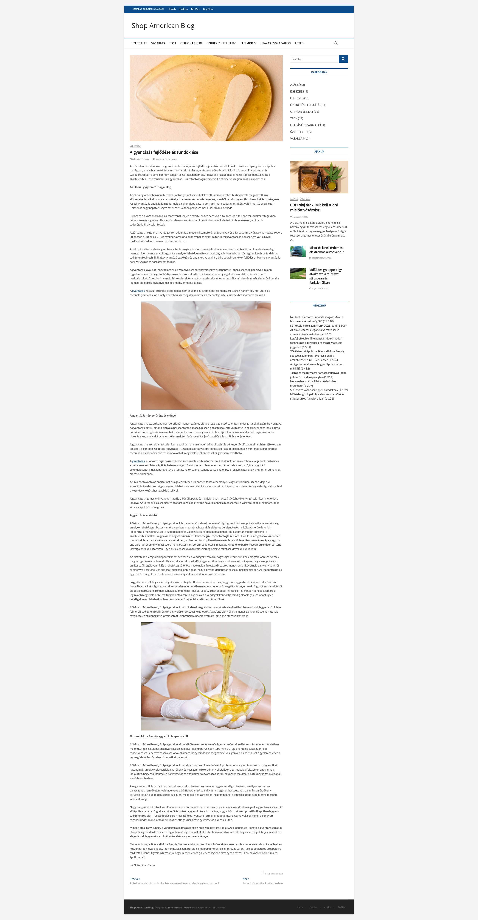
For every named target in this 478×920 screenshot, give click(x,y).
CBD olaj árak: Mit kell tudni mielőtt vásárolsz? (314, 207)
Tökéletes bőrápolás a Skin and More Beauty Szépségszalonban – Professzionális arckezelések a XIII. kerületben (317, 356)
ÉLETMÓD (247, 43)
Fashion (183, 9)
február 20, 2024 (140, 159)
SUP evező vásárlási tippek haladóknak (314, 390)
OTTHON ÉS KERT (191, 43)
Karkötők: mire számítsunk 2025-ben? (313, 325)
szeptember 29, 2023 (321, 257)
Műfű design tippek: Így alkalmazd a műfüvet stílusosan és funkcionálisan (325, 276)
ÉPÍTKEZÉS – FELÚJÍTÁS (221, 43)
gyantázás (138, 290)
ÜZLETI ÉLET (139, 43)
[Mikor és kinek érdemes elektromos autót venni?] (298, 251)
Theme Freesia (175, 907)
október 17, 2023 (300, 217)
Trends (172, 9)
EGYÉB (299, 43)
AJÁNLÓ (295, 84)
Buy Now (208, 9)
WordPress (189, 907)
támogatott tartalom (166, 159)
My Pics (195, 9)
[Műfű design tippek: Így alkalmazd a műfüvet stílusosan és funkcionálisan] (298, 273)
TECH (172, 43)
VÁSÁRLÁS (158, 43)
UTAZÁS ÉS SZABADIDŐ (276, 43)
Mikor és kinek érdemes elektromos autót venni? (326, 250)
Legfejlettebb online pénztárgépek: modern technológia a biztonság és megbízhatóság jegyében (316, 343)
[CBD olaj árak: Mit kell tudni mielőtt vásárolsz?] (319, 177)
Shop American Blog (163, 25)
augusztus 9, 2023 (319, 288)
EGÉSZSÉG (297, 91)
